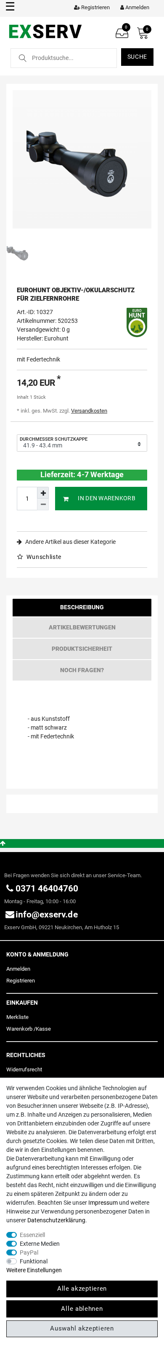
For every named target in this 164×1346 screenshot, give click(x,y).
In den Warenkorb (106, 498)
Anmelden (18, 969)
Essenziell (32, 1235)
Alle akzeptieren (82, 1288)
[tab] (82, 609)
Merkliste (17, 1017)
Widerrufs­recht (24, 1069)
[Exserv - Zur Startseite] (45, 31)
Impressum (103, 1202)
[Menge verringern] (43, 504)
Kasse (43, 1029)
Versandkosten (89, 411)
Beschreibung (82, 607)
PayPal (29, 1252)
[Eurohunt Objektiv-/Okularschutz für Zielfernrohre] (82, 159)
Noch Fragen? (82, 670)
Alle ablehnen (82, 1308)
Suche (137, 56)
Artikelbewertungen (82, 627)
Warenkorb (19, 1029)
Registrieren (20, 980)
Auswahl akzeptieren (82, 1328)
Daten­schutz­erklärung (56, 1220)
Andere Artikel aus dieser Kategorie (70, 541)
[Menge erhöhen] (43, 493)
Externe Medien (40, 1243)
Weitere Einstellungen (34, 1270)
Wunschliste (43, 556)
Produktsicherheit (82, 648)
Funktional (34, 1261)
